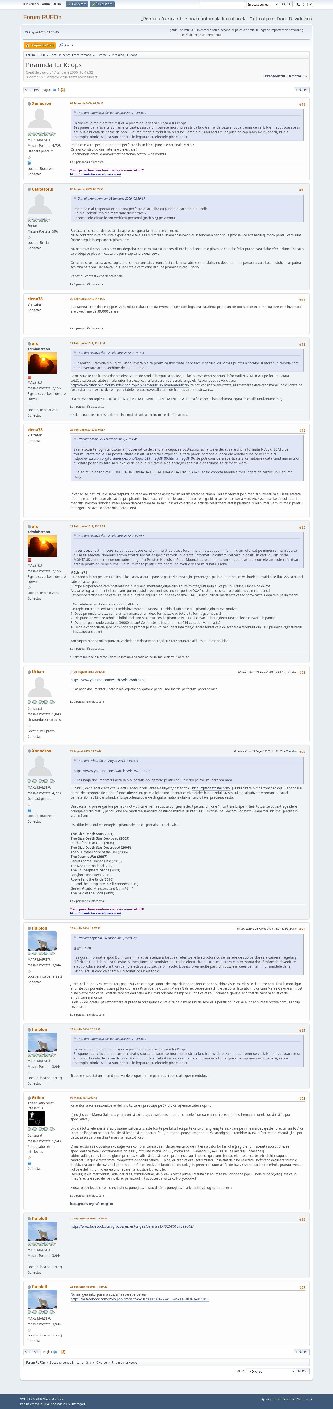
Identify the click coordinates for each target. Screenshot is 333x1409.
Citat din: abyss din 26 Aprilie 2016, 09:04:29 (107, 938)
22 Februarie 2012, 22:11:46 (87, 343)
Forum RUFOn (42, 17)
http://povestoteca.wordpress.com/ (95, 174)
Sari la (240, 1371)
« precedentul (274, 76)
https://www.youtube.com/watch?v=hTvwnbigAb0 (108, 680)
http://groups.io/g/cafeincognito (91, 1204)
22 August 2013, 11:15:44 (85, 751)
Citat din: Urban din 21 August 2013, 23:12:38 (107, 761)
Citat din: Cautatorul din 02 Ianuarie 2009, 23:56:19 (111, 113)
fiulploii (39, 928)
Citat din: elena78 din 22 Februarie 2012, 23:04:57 (110, 536)
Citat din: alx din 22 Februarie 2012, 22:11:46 (107, 439)
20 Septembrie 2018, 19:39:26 (88, 1218)
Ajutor (265, 1399)
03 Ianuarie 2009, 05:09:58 (86, 189)
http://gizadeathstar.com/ (211, 788)
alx (35, 343)
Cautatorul (42, 189)
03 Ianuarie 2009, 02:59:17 (86, 103)
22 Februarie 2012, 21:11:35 (87, 299)
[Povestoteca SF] (29, 162)
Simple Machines (53, 1399)
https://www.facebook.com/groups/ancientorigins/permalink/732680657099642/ (132, 1226)
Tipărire (301, 90)
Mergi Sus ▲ (305, 1399)
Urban (38, 671)
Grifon (38, 1097)
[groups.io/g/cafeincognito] (29, 1163)
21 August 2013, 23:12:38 (89, 672)
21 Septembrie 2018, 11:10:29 (88, 1286)
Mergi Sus (32, 1352)
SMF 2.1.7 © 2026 (31, 1399)
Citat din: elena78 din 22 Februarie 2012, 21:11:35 (110, 353)
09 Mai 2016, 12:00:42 (83, 1097)
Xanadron (41, 103)
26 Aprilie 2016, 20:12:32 (85, 1029)
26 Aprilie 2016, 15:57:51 (85, 928)
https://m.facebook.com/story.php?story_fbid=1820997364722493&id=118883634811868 (140, 1299)
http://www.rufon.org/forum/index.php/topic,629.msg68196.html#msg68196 (130, 385)
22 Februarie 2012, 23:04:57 (87, 429)
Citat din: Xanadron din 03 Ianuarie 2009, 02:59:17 (111, 198)
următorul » (297, 76)
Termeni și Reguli (283, 1399)
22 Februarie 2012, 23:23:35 (87, 526)
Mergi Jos (32, 90)
